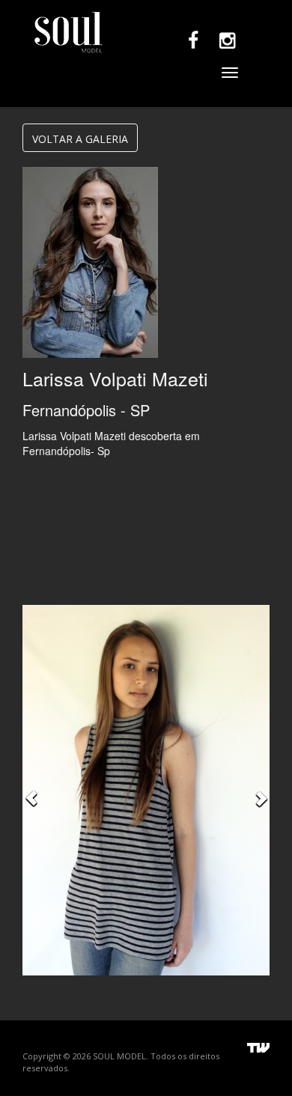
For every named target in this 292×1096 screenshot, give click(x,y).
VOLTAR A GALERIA (80, 139)
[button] (31, 790)
